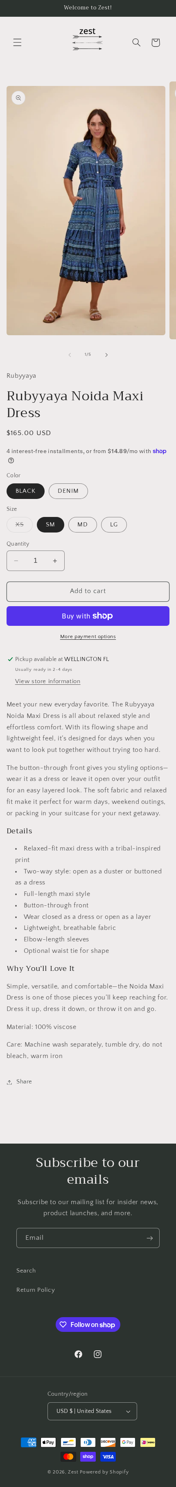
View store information (48, 681)
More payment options (88, 636)
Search (26, 1271)
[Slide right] (106, 355)
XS (24, 527)
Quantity (18, 544)
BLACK (26, 491)
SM (50, 524)
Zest (73, 1472)
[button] (17, 42)
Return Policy (35, 1290)
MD (82, 524)
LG (114, 524)
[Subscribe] (149, 1238)
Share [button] (24, 1082)
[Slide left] (70, 355)
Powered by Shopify (104, 1472)
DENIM (68, 491)
